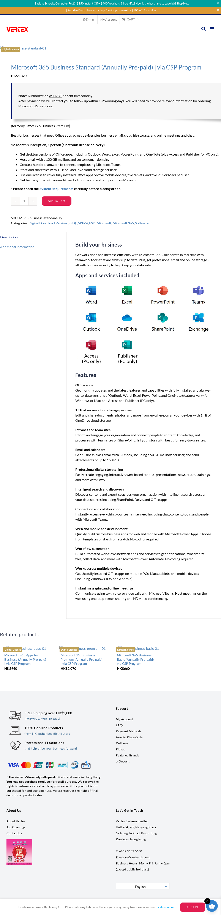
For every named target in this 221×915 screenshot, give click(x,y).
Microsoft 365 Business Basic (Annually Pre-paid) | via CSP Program (136, 659)
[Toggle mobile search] (203, 28)
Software (141, 223)
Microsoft (104, 223)
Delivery (122, 743)
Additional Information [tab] (17, 247)
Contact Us (14, 833)
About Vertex (15, 821)
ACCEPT (192, 907)
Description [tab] (9, 237)
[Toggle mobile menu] (212, 28)
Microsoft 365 (123, 223)
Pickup (121, 749)
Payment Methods (128, 731)
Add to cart (56, 201)
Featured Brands (127, 755)
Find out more (165, 907)
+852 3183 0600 (130, 851)
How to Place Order (130, 737)
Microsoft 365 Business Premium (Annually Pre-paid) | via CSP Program (82, 659)
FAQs (119, 725)
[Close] (218, 3)
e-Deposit (123, 761)
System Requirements (56, 189)
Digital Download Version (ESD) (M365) (58, 223)
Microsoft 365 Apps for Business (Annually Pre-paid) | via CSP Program (25, 659)
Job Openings (15, 827)
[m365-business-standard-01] (110, 48)
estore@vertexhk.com (134, 857)
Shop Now (183, 3)
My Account (124, 719)
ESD (92, 223)
